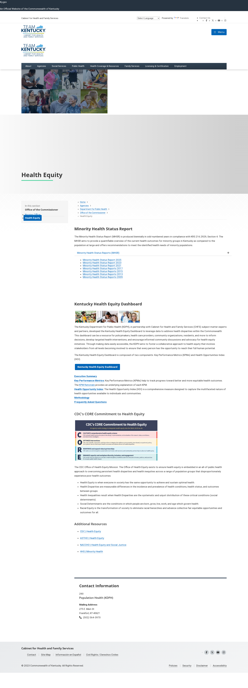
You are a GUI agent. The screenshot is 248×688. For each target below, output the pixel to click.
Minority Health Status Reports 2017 (103, 268)
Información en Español (68, 654)
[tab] (150, 253)
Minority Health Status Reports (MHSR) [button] (98, 252)
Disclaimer (202, 665)
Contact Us (204, 18)
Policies (173, 665)
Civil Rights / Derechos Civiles (102, 654)
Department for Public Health (93, 209)
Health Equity (32, 217)
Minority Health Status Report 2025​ (102, 259)
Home (83, 202)
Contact (31, 654)
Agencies (84, 206)
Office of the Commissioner (92, 213)
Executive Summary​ (85, 376)
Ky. (3, 2)
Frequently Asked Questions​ (90, 402)
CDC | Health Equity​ (90, 531)
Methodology (81, 397)
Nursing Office (32, 214)
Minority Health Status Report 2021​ (102, 265)
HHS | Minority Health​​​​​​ (91, 551)
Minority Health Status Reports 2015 (103, 271)
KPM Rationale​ (87, 384)
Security (186, 665)
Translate (184, 18)
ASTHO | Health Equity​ (92, 538)
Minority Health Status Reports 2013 (103, 274)
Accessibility (220, 665)
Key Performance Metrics (89, 380)
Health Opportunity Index (88, 389)
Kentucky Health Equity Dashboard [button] (97, 366)
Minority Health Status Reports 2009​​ (103, 277)
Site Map (46, 654)
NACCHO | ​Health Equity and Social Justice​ (103, 544)
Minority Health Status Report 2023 (102, 262)
